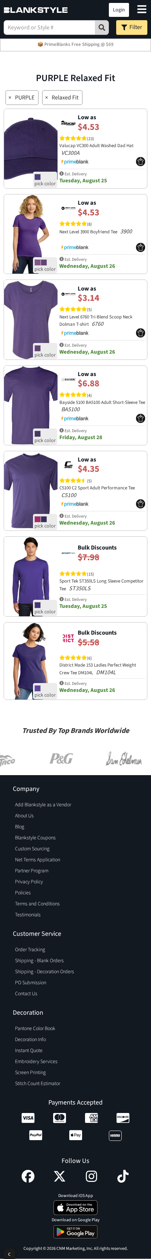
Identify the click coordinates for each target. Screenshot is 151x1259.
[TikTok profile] (123, 1181)
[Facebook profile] (28, 1181)
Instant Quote (29, 1050)
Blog (19, 827)
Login (119, 10)
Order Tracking (30, 949)
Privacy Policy (29, 882)
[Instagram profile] (91, 1181)
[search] (102, 27)
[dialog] (9, 1253)
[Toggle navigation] (142, 10)
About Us (24, 816)
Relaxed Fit (65, 98)
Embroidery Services (36, 1061)
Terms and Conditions (37, 904)
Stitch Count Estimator (37, 1083)
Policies (23, 893)
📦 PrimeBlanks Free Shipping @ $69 (75, 44)
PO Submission (30, 982)
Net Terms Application (37, 860)
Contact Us (26, 993)
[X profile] (59, 1181)
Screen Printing (30, 1072)
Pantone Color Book (35, 1028)
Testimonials (28, 915)
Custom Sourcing (32, 849)
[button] (77, 10)
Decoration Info (30, 1039)
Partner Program (31, 871)
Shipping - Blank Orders (39, 960)
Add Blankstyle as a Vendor (43, 805)
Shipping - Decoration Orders (44, 971)
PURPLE (24, 98)
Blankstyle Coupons (35, 838)
